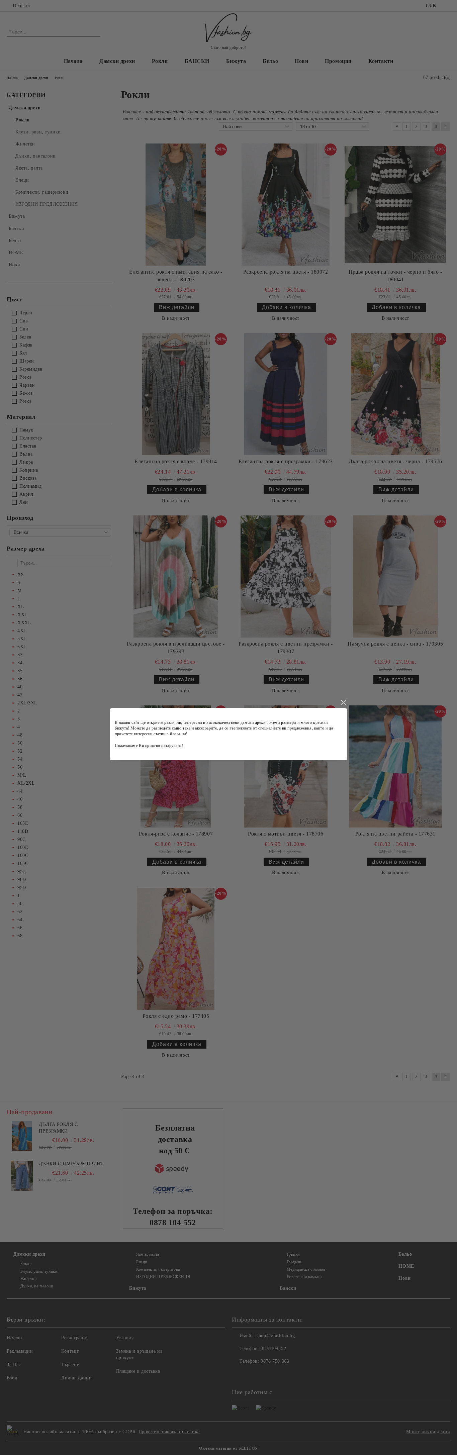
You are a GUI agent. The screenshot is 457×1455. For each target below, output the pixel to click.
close (343, 703)
